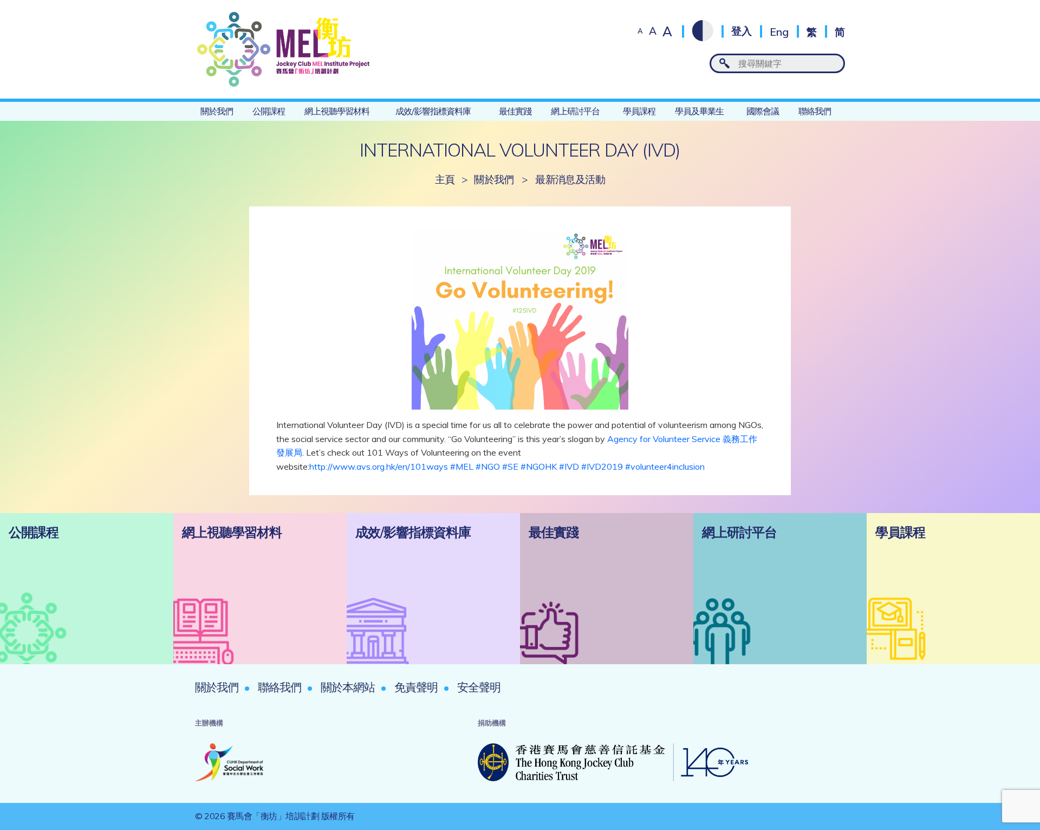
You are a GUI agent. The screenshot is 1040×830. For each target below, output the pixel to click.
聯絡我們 (814, 111)
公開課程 (268, 111)
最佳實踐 (515, 111)
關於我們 (216, 111)
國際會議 (762, 111)
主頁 (445, 179)
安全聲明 (478, 687)
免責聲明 (416, 687)
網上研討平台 (575, 111)
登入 (741, 31)
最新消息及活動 (570, 179)
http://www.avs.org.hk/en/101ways (378, 466)
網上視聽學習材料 (336, 111)
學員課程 (639, 111)
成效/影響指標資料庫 (433, 111)
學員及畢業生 (699, 111)
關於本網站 (348, 687)
